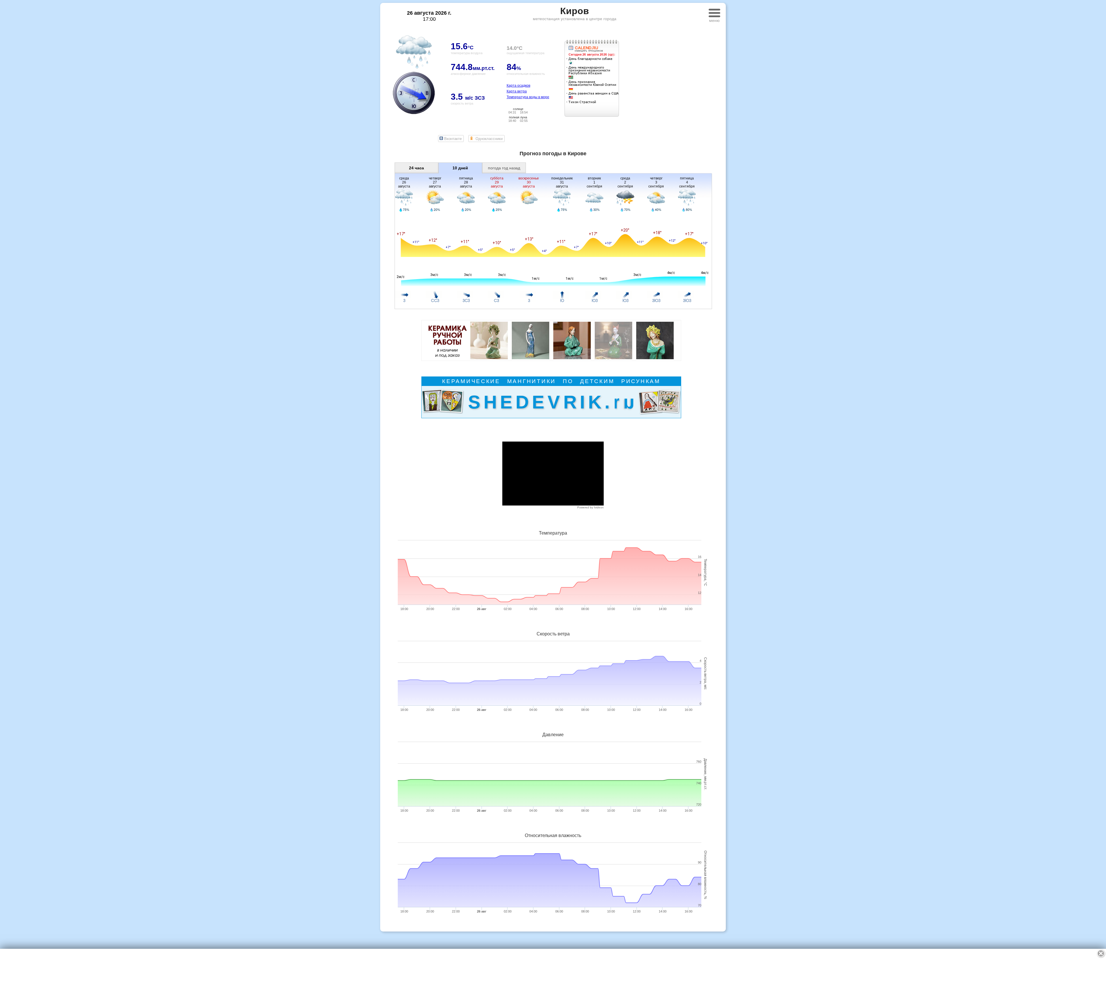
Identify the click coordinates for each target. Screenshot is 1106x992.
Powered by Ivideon (590, 507)
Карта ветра (517, 91)
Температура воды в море (528, 97)
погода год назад (504, 168)
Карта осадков (518, 86)
